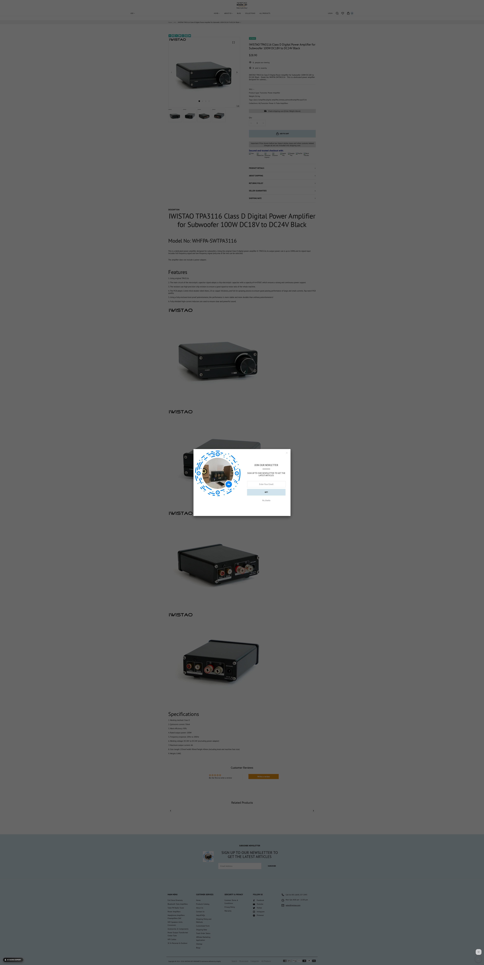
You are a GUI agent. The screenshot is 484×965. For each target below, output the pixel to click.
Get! (266, 492)
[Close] (286, 452)
